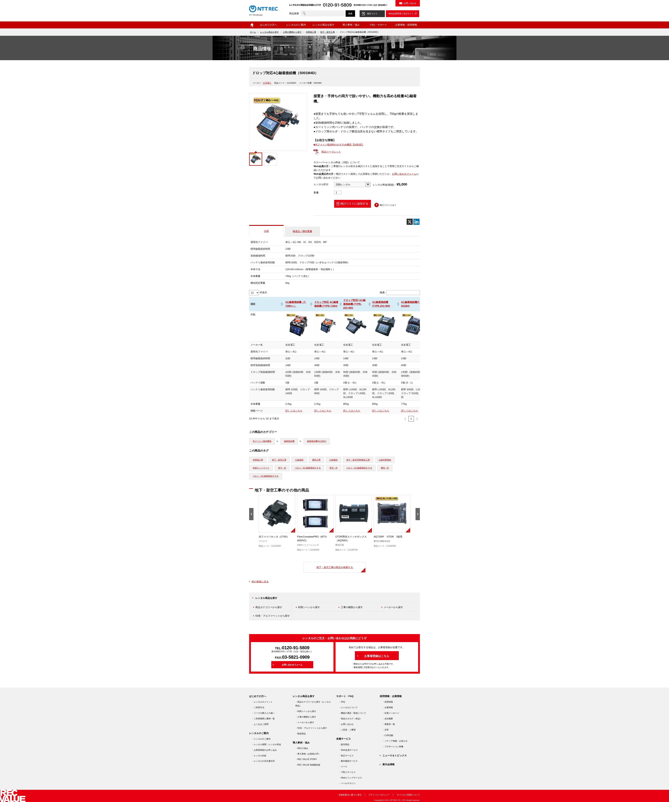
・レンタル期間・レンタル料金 (266, 744)
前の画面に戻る (260, 581)
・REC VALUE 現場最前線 (307, 765)
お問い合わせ (410, 3)
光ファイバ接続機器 (262, 441)
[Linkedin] (416, 222)
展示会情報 (388, 764)
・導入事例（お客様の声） (307, 754)
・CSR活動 (387, 735)
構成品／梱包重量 (302, 231)
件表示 (263, 292)
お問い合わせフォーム (404, 173)
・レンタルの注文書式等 (263, 761)
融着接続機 (289, 441)
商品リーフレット (331, 151)
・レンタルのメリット (262, 702)
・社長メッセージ (390, 713)
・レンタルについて (348, 707)
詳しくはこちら (293, 410)
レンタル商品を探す (269, 32)
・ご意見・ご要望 (347, 730)
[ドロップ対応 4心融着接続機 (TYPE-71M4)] (327, 338)
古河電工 (267, 83)
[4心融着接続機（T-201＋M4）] (385, 338)
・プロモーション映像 (392, 746)
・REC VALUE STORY (306, 759)
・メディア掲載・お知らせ (394, 741)
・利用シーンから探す (305, 711)
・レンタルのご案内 (261, 739)
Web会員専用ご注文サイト (401, 13)
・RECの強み (301, 748)
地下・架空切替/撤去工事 (358, 460)
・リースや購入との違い (263, 713)
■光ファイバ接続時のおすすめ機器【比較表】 (339, 144)
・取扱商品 (300, 733)
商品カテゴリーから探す (268, 607)
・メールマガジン (347, 783)
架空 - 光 (333, 468)
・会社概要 (387, 718)
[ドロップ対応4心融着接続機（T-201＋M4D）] (356, 338)
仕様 (266, 231)
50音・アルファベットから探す (272, 615)
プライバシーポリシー (378, 795)
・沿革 (385, 730)
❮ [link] (405, 418)
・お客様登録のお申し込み (264, 750)
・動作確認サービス (348, 761)
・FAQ (342, 702)
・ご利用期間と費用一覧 (263, 718)
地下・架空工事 (327, 32)
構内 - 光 (385, 468)
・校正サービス (346, 755)
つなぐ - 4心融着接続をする (308, 468)
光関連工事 (311, 32)
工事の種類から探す (292, 32)
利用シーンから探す (309, 607)
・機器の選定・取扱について (352, 713)
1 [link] (411, 418)
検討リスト (372, 13)
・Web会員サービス (348, 750)
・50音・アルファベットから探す (311, 728)
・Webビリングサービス (350, 778)
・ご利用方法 (258, 707)
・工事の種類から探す (305, 717)
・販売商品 (344, 744)
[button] (281, 304)
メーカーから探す (393, 607)
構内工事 (316, 460)
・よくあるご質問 (260, 724)
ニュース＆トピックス (394, 755)
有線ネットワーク (261, 468)
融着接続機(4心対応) (316, 441)
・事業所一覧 (388, 724)
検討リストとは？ (388, 205)
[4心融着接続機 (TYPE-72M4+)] (298, 338)
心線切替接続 (385, 460)
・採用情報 (387, 702)
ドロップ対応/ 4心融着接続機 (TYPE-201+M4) (354, 304)
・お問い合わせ (346, 724)
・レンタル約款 (259, 755)
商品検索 (294, 13)
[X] (410, 222)
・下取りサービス (347, 772)
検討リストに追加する (354, 203)
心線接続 (299, 460)
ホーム (252, 24)
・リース (343, 766)
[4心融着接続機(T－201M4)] (414, 338)
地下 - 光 (282, 468)
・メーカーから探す (304, 722)
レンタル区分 (321, 184)
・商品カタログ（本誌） (350, 718)
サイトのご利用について (408, 795)
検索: (382, 292)
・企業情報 (387, 707)
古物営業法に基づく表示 (350, 795)
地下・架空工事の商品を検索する (334, 567)
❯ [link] (417, 418)
